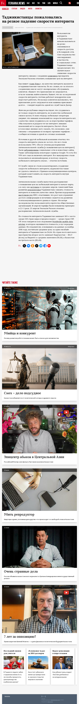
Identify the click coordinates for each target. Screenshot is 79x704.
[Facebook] (45, 245)
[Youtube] (49, 245)
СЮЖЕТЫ (38, 9)
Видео (22, 9)
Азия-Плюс (35, 84)
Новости (5, 9)
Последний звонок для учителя (12, 652)
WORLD (55, 3)
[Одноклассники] (32, 245)
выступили (24, 195)
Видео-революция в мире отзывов (60, 652)
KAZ (28, 3)
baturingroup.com (55, 700)
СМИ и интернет (19, 27)
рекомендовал (34, 190)
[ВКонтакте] (28, 245)
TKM (43, 3)
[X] (24, 245)
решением (53, 76)
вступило (35, 187)
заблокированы (31, 150)
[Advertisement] (39, 265)
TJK (38, 3)
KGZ (33, 3)
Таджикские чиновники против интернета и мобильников (44, 27)
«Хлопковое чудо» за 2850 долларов (36, 652)
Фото (30, 9)
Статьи (14, 9)
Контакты (7, 696)
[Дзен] (36, 245)
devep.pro (50, 701)
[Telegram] (40, 245)
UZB (49, 3)
